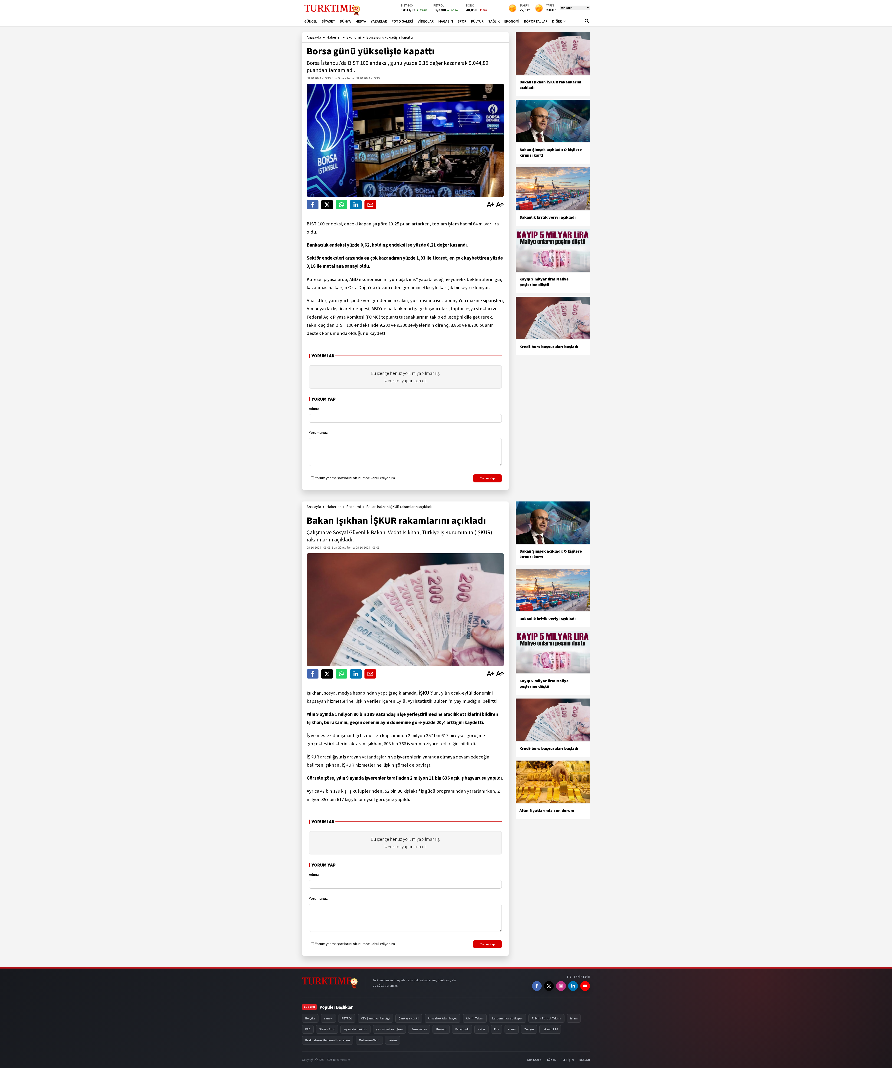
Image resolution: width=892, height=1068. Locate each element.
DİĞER (557, 21)
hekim (392, 1040)
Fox (496, 1029)
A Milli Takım (474, 1018)
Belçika (310, 1018)
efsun (511, 1029)
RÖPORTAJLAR (536, 21)
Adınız (314, 408)
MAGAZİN (445, 21)
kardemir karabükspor (507, 1018)
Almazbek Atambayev (442, 1018)
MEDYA (360, 21)
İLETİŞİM (567, 1059)
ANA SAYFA (534, 1059)
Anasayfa (314, 37)
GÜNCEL (310, 21)
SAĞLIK (494, 21)
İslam (573, 1018)
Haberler (334, 37)
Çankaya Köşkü (409, 1018)
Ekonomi (353, 37)
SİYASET (328, 21)
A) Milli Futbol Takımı (546, 1018)
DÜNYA (345, 21)
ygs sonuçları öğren (389, 1029)
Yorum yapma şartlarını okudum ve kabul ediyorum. (355, 477)
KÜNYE (551, 1059)
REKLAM (584, 1059)
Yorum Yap (487, 478)
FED (307, 1029)
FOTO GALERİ (402, 21)
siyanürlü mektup (355, 1029)
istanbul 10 (550, 1029)
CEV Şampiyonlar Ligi (375, 1018)
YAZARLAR (379, 21)
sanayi (328, 1018)
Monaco (441, 1029)
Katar (481, 1029)
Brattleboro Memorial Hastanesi (327, 1040)
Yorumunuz (318, 432)
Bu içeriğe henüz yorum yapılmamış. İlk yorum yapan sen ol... (405, 376)
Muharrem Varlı (369, 1040)
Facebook (462, 1029)
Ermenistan (419, 1029)
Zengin (529, 1029)
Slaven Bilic (327, 1029)
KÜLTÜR (477, 21)
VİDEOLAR (426, 21)
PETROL (346, 1018)
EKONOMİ (511, 21)
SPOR (462, 21)
